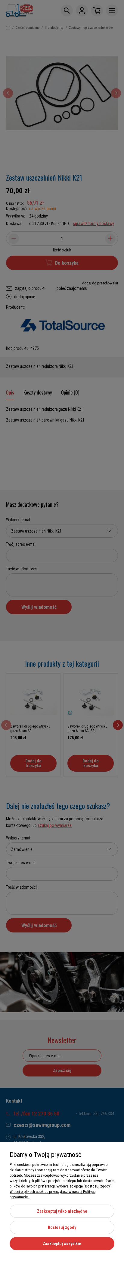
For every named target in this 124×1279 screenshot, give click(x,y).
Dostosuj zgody (62, 1227)
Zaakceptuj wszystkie (62, 1243)
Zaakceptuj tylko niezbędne (62, 1211)
